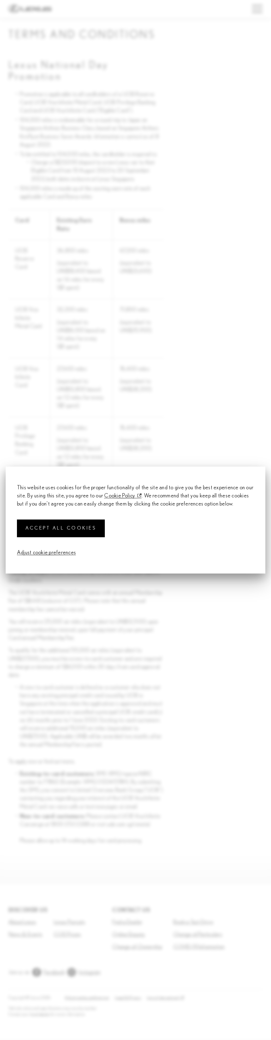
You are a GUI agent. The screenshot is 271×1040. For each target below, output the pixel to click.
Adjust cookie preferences (46, 552)
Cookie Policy (119, 495)
